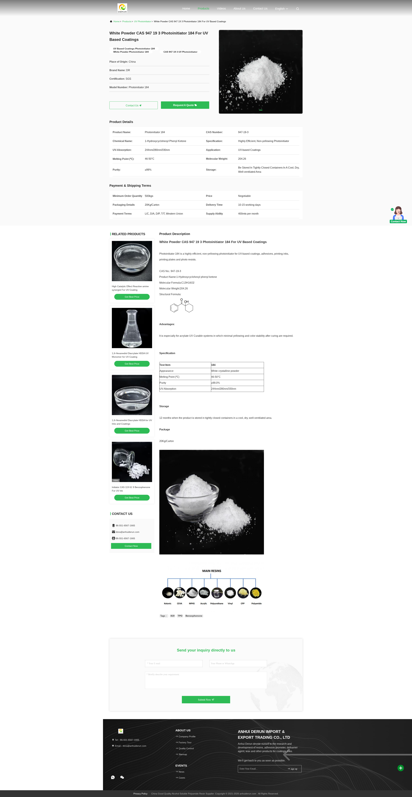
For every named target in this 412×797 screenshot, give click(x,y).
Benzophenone (194, 615)
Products (203, 8)
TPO (180, 615)
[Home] (122, 8)
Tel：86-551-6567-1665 (126, 740)
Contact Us (260, 8)
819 (172, 615)
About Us (239, 8)
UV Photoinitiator (142, 21)
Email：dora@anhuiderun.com (130, 746)
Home (186, 8)
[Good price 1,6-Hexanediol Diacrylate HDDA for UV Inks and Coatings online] (132, 395)
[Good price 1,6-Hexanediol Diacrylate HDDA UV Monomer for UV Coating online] (132, 328)
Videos (221, 8)
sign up (293, 769)
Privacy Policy (140, 793)
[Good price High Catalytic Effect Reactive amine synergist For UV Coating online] (132, 261)
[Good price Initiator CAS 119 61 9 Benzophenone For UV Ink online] (132, 462)
